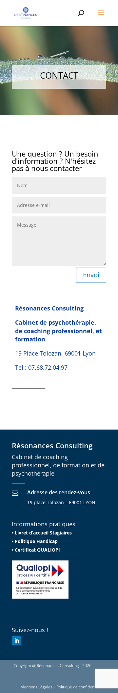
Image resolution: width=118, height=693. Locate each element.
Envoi (91, 274)
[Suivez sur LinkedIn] (16, 640)
